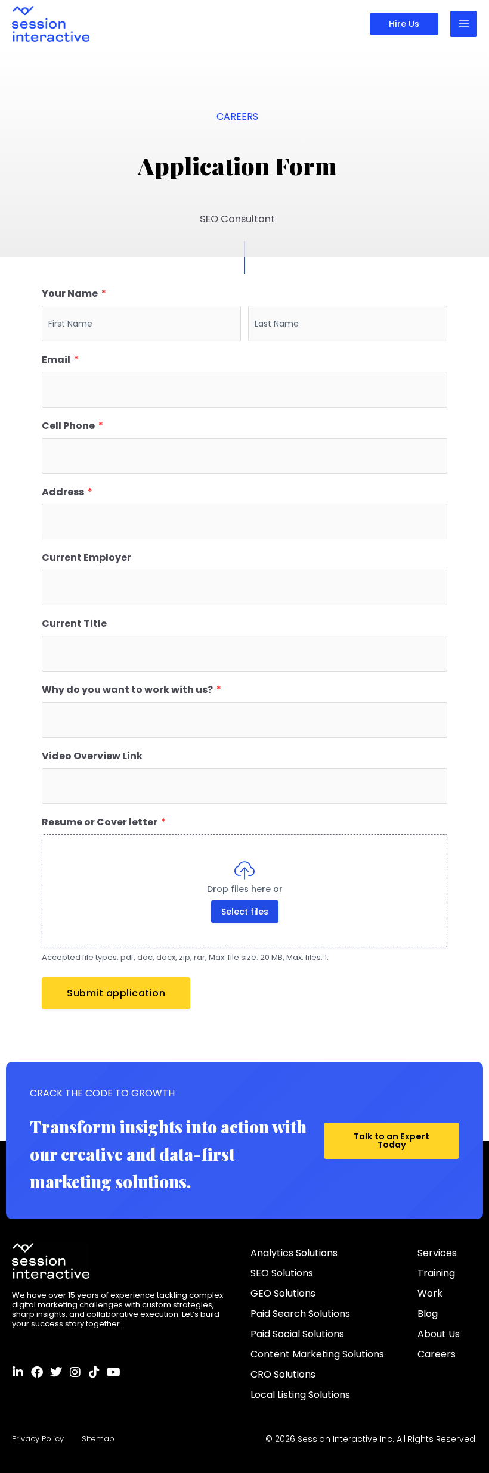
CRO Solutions (282, 1374)
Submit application (116, 993)
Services (437, 1253)
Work (429, 1293)
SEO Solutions (281, 1273)
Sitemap (98, 1438)
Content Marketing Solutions (317, 1354)
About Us (438, 1334)
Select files (244, 912)
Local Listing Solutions (300, 1394)
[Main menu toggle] (463, 24)
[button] (404, 24)
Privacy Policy (38, 1438)
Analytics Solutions (294, 1253)
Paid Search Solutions (300, 1313)
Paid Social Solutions (297, 1334)
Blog (427, 1313)
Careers (436, 1354)
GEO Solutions (282, 1293)
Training (436, 1273)
